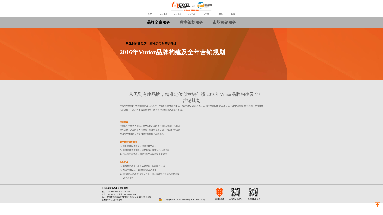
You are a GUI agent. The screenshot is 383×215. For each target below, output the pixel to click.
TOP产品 (191, 14)
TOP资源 (205, 14)
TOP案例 (219, 14)
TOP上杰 (163, 14)
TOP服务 (177, 14)
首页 (150, 14)
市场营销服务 (224, 22)
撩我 (233, 14)
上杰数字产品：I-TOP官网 (112, 200)
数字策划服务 (191, 22)
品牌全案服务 (158, 22)
